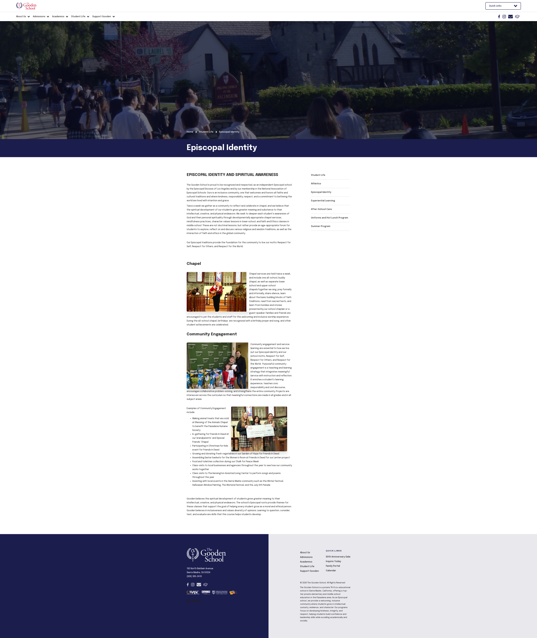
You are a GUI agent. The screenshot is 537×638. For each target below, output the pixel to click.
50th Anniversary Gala (338, 557)
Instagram (504, 16)
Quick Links (495, 6)
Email (510, 16)
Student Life (318, 175)
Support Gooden (309, 571)
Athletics (316, 184)
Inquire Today (333, 561)
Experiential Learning (323, 201)
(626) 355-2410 (194, 576)
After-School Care (321, 209)
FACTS (517, 16)
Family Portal (333, 566)
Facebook (499, 16)
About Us (305, 552)
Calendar (331, 570)
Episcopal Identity (321, 192)
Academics (306, 562)
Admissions (306, 557)
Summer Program (320, 226)
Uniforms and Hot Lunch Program (329, 218)
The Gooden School (26, 6)
